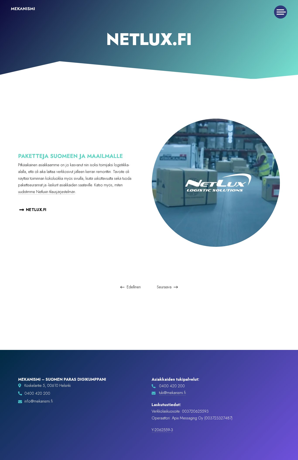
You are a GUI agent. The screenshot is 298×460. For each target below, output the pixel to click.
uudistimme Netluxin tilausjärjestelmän (46, 192)
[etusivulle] (23, 9)
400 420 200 (173, 386)
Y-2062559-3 (162, 430)
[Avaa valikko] (280, 12)
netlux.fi (36, 210)
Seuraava (165, 287)
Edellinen (133, 287)
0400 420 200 (37, 393)
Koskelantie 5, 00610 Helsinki (47, 385)
